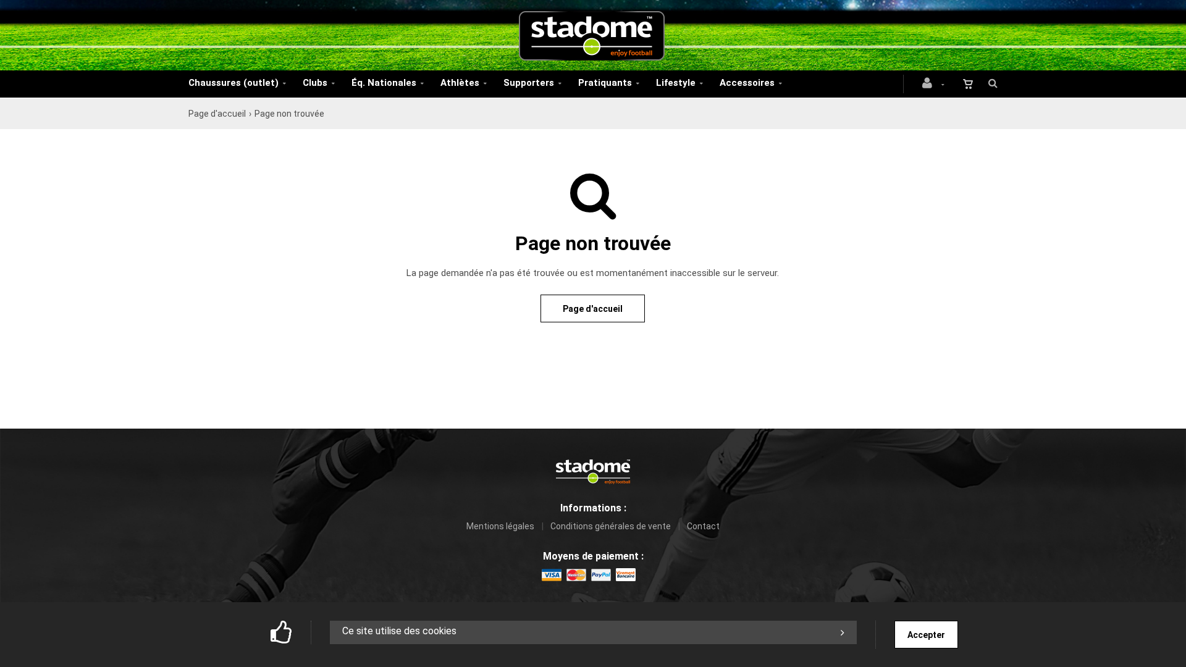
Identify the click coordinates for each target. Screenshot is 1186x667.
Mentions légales (500, 526)
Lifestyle (676, 82)
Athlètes (459, 82)
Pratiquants (605, 82)
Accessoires (747, 82)
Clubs (315, 82)
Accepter (926, 635)
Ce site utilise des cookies (399, 631)
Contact (703, 526)
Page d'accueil (217, 114)
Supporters (528, 82)
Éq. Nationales (383, 82)
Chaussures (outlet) (233, 82)
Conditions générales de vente (610, 526)
